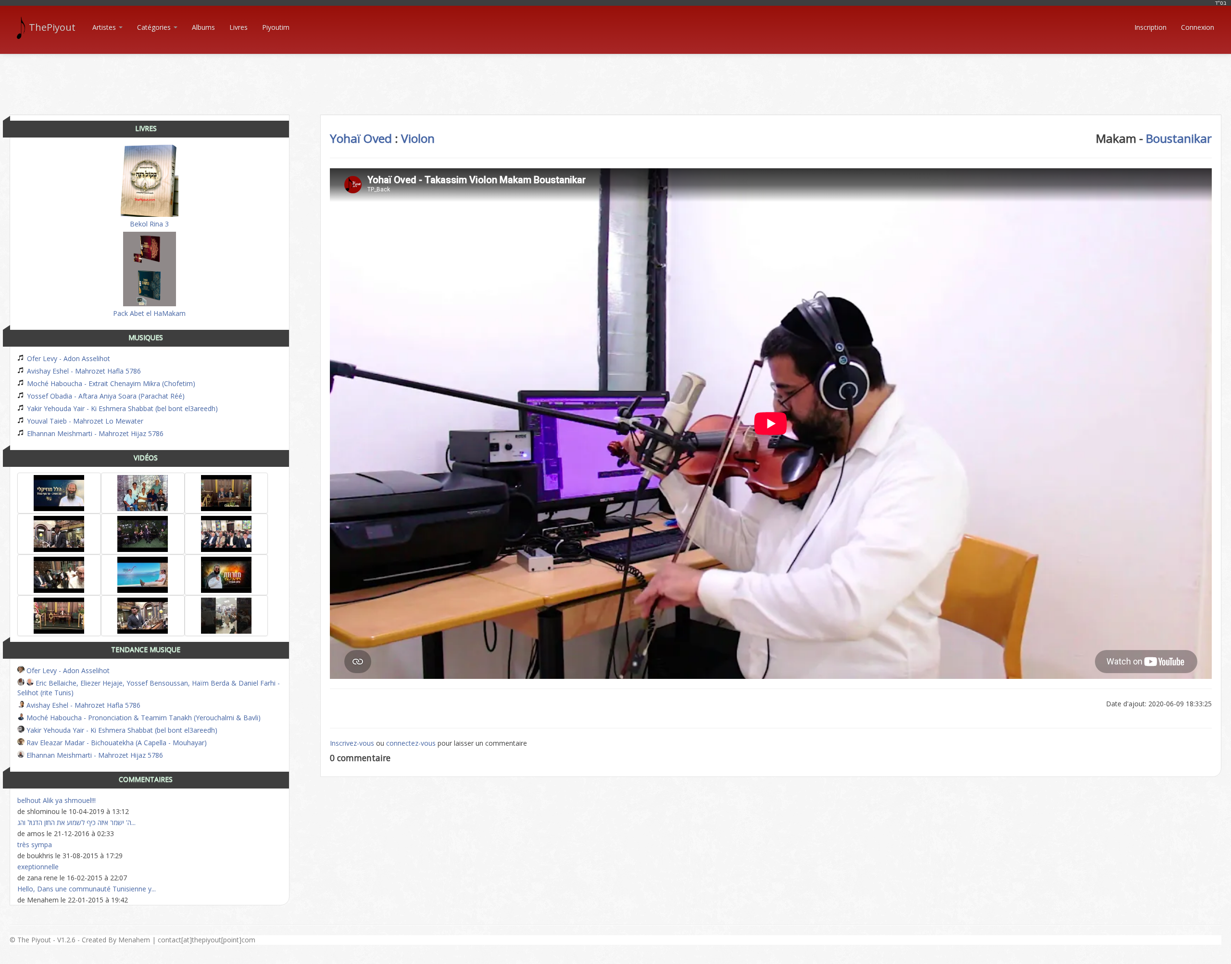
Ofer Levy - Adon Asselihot (67, 358)
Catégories (155, 27)
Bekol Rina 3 (149, 223)
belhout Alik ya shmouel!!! (56, 800)
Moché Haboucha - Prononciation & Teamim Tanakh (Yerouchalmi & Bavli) (143, 717)
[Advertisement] (615, 76)
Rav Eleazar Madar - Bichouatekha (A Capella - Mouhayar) (116, 742)
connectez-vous (411, 743)
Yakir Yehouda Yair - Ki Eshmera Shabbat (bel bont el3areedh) (121, 408)
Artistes (105, 27)
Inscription (1150, 27)
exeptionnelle (38, 866)
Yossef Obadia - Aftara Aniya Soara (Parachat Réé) (105, 396)
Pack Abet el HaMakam (149, 313)
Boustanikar (1179, 138)
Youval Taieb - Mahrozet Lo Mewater (84, 421)
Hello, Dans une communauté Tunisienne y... (86, 888)
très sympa (34, 844)
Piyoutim (275, 27)
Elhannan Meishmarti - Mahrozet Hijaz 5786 (94, 433)
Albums (203, 27)
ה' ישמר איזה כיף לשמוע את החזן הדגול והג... (76, 822)
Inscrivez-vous (352, 743)
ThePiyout (52, 27)
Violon (418, 138)
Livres (238, 27)
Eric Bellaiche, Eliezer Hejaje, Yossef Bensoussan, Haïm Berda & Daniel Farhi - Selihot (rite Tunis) (148, 687)
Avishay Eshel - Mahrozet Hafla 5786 (83, 371)
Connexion (1197, 27)
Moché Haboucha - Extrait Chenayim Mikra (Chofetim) (110, 383)
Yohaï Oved (361, 138)
